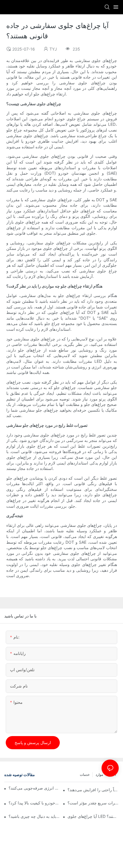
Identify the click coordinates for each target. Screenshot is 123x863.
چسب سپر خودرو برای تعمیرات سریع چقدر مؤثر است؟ (93, 802)
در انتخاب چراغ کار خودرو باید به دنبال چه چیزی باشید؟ (34, 816)
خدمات (85, 774)
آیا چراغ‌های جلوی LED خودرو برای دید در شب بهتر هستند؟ (93, 816)
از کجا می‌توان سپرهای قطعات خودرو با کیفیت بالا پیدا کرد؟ (34, 802)
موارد (99, 774)
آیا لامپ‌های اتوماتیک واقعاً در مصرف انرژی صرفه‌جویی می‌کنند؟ (35, 788)
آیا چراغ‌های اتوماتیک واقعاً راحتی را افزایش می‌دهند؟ (93, 789)
